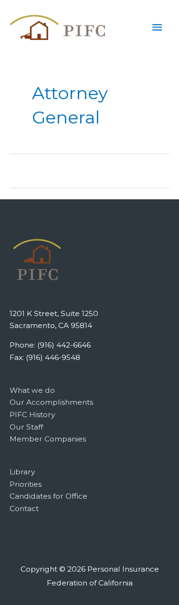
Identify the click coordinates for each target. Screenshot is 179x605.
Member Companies (48, 438)
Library (22, 471)
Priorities (26, 484)
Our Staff (26, 426)
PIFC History (32, 414)
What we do (32, 390)
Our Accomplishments (51, 402)
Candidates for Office (48, 496)
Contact (24, 508)
